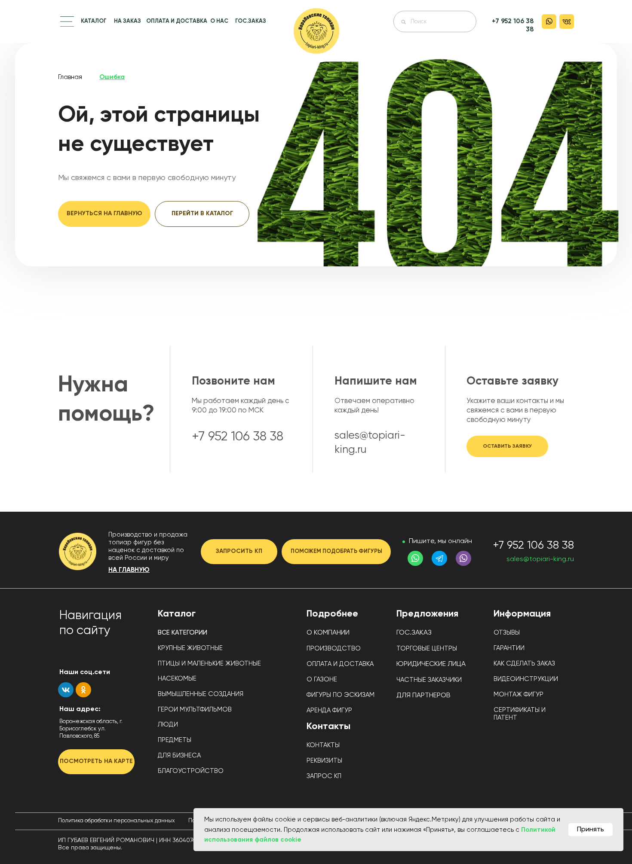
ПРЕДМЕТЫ (174, 740)
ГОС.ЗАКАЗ (250, 21)
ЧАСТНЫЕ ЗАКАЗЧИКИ (429, 680)
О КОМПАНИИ (328, 632)
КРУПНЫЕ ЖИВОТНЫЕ (190, 648)
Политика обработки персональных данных (116, 821)
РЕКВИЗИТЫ (324, 760)
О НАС (219, 21)
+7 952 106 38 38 (533, 545)
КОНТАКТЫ (323, 745)
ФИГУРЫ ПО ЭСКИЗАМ (340, 695)
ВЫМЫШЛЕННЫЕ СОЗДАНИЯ (200, 694)
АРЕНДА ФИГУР (329, 710)
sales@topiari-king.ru (540, 559)
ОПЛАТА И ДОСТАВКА (176, 21)
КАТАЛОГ (94, 21)
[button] (67, 21)
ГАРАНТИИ (509, 648)
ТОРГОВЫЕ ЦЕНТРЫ (426, 648)
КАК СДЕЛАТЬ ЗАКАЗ (524, 663)
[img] (316, 31)
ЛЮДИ (168, 724)
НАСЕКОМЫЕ (177, 678)
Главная (70, 77)
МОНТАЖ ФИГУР (518, 694)
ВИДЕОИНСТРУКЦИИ (526, 679)
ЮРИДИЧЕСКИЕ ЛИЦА (431, 664)
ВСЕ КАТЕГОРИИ (182, 632)
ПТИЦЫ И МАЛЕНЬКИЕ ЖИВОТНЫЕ (209, 663)
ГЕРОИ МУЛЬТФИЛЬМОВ (195, 709)
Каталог (177, 614)
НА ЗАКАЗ (127, 21)
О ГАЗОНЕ (322, 679)
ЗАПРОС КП (324, 776)
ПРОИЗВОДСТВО (334, 648)
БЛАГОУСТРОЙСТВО (191, 771)
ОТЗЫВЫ (507, 632)
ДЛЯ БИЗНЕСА (179, 755)
